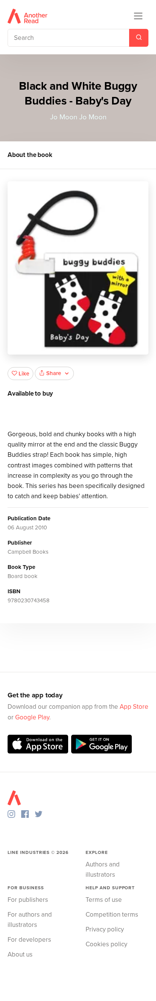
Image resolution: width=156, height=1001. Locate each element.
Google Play (32, 717)
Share (53, 373)
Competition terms (112, 915)
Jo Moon (63, 117)
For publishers (28, 900)
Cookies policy (106, 944)
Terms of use (104, 900)
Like (24, 373)
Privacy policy (105, 929)
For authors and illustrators (30, 920)
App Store (134, 707)
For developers (29, 940)
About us (20, 954)
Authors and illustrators (103, 869)
